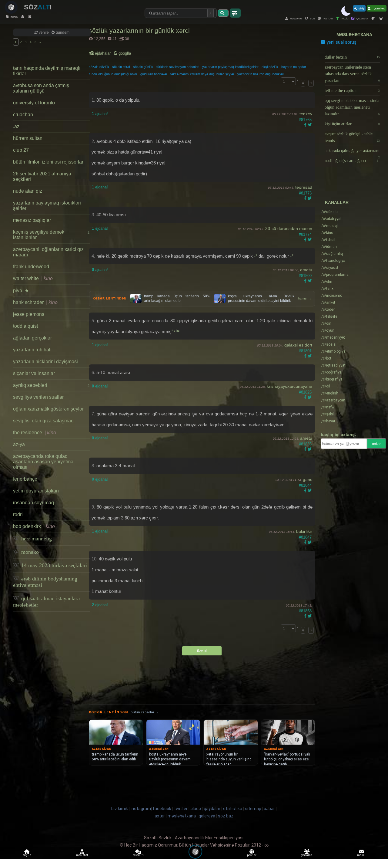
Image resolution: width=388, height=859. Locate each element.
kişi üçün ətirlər (352, 124)
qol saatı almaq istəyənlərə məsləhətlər (46, 601)
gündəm (62, 32)
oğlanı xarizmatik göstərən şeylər (48, 408)
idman (329, 247)
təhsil (328, 240)
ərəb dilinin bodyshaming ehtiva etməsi (45, 582)
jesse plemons (28, 314)
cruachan (23, 114)
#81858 (305, 611)
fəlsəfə (329, 316)
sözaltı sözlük (99, 67)
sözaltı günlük (143, 67)
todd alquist (25, 326)
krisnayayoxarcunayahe (289, 386)
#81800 (305, 275)
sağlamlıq (332, 254)
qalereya (362, 18)
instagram (141, 808)
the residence (34, 432)
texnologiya (333, 261)
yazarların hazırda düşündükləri (260, 74)
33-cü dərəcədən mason (288, 228)
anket (328, 302)
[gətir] (223, 13)
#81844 (305, 485)
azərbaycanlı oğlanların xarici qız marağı (48, 252)
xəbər (328, 309)
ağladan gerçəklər (32, 337)
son (312, 18)
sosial (328, 344)
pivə (21, 290)
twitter (181, 808)
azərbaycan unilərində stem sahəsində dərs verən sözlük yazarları (352, 74)
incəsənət (331, 295)
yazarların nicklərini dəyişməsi (45, 361)
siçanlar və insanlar (34, 373)
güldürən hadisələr (153, 74)
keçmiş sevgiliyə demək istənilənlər (51, 234)
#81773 (305, 193)
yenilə (44, 32)
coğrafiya (331, 372)
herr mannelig (36, 539)
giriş (361, 8)
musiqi (329, 226)
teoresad (303, 187)
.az (16, 126)
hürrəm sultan (27, 138)
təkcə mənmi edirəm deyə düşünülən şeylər (202, 74)
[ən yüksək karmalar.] (381, 18)
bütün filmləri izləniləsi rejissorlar (48, 161)
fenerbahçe (25, 479)
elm (326, 281)
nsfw (327, 407)
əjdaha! (100, 113)
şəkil (327, 414)
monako (29, 552)
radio (344, 18)
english (329, 393)
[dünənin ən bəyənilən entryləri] (373, 18)
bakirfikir (304, 531)
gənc (307, 479)
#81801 (305, 351)
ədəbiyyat (331, 219)
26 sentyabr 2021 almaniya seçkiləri (42, 176)
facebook (162, 808)
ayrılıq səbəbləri (51, 385)
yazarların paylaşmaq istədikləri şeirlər (47, 205)
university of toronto (34, 102)
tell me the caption (352, 90)
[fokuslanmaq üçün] (31, 17)
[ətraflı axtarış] (235, 13)
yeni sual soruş (340, 42)
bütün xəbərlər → (145, 712)
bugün (14, 17)
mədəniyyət (333, 337)
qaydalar (212, 808)
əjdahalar (103, 53)
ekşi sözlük (270, 67)
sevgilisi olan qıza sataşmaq (43, 420)
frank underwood (31, 266)
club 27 (21, 150)
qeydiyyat (379, 8)
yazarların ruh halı (32, 349)
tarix (327, 288)
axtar (376, 443)
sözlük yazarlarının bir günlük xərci (139, 30)
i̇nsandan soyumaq (33, 502)
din (326, 323)
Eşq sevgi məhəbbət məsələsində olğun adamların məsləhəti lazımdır (352, 107)
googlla (124, 53)
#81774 (305, 234)
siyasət (329, 267)
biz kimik (120, 808)
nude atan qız (27, 191)
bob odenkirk (34, 526)
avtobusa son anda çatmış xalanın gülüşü (41, 88)
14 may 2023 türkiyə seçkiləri (53, 565)
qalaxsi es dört (298, 345)
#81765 (305, 119)
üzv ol (202, 651)
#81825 (305, 392)
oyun (327, 330)
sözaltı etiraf (121, 67)
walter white (33, 278)
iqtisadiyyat (333, 365)
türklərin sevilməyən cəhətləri (177, 67)
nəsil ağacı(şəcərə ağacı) (351, 160)
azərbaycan (333, 400)
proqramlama (335, 274)
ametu (306, 269)
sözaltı (329, 212)
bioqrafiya (332, 379)
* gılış (175, 330)
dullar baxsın (352, 57)
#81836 (305, 444)
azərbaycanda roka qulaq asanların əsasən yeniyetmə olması (43, 462)
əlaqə (195, 808)
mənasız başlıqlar (32, 220)
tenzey (305, 113)
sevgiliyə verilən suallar (38, 397)
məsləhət (295, 18)
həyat (328, 421)
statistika (232, 808)
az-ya (19, 444)
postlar (327, 18)
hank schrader (35, 302)
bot (326, 358)
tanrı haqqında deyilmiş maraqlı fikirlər (46, 71)
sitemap (253, 808)
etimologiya (333, 351)
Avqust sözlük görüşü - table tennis (352, 137)
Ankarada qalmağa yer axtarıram (352, 152)
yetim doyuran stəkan (36, 490)
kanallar (337, 202)
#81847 (305, 537)
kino (327, 233)
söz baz (225, 815)
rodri (18, 514)
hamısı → (304, 298)
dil (325, 386)
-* (255, 256)
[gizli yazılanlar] (23, 17)
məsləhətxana (354, 34)
